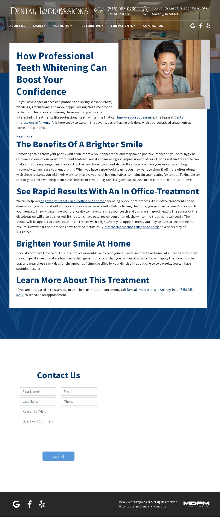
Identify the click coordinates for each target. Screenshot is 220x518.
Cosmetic (61, 25)
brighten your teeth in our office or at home (72, 201)
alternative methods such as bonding (132, 227)
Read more (24, 136)
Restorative (90, 25)
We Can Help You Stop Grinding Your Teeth (48, 310)
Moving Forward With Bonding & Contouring (170, 310)
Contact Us (153, 25)
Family (38, 25)
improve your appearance (135, 117)
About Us (17, 25)
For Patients (122, 25)
